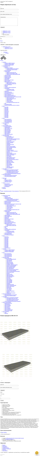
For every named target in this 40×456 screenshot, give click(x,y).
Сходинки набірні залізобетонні (10, 87)
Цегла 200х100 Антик (10, 158)
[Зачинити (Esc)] (0, 454)
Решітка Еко (9, 155)
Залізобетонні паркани (9, 67)
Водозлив (8, 145)
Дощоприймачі (7, 127)
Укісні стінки (9, 100)
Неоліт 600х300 (9, 152)
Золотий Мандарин (8, 136)
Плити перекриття (8, 93)
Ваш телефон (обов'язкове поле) (6, 14)
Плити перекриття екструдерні (10, 95)
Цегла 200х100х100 (10, 268)
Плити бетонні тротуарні (9, 79)
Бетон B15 (6, 112)
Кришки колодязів (8, 77)
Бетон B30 (6, 115)
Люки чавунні (7, 133)
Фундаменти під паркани (9, 234)
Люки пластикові (8, 130)
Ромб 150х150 (9, 149)
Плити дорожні (7, 80)
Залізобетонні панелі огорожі (12, 69)
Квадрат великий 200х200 (11, 147)
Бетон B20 (6, 113)
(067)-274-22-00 (9, 438)
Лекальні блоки (9, 99)
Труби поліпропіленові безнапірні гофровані (12, 173)
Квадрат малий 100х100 (11, 146)
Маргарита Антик (10, 161)
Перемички (7, 91)
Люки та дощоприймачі (6, 125)
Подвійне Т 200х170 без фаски (12, 264)
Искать (1, 36)
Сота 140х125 (9, 156)
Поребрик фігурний (10, 144)
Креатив (8, 273)
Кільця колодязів (8, 76)
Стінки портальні (10, 101)
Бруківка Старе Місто (10, 141)
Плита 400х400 (9, 148)
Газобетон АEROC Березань (10, 249)
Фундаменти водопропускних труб (13, 102)
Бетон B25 (6, 114)
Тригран (8, 291)
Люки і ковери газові (8, 128)
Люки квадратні (7, 129)
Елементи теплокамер (10, 90)
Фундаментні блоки (8, 104)
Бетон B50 (6, 245)
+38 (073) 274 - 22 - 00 (6, 32)
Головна (1, 191)
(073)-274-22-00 (15, 438)
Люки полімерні (7, 131)
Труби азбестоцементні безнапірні (11, 175)
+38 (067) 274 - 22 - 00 (6, 30)
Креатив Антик (9, 160)
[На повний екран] (2, 454)
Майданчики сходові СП (11, 82)
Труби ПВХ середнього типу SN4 (13, 171)
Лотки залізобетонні (8, 84)
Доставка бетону (8, 247)
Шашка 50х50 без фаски (11, 157)
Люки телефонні (7, 132)
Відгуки (3, 187)
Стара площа (9, 140)
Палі (5, 103)
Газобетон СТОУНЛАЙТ (9, 64)
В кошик (2, 400)
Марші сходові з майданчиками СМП (13, 74)
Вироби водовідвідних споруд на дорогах (12, 105)
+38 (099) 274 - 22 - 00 (6, 31)
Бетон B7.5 (6, 110)
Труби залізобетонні (8, 92)
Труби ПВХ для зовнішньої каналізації (11, 169)
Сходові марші (7, 71)
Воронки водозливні (8, 126)
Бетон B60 (6, 109)
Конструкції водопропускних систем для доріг (13, 96)
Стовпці (6, 86)
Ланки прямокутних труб (11, 98)
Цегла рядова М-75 (8, 119)
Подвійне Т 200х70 (10, 150)
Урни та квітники (5, 311)
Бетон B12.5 (7, 111)
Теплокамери (7, 88)
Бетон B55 (6, 108)
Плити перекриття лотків (9, 94)
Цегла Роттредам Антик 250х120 (12, 159)
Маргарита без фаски (10, 162)
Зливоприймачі (7, 215)
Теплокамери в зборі (10, 89)
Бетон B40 (6, 117)
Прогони (6, 85)
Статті (3, 182)
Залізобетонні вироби (6, 65)
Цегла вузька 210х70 (10, 272)
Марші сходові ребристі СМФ (12, 73)
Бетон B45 (6, 244)
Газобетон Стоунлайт (8, 180)
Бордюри (6, 66)
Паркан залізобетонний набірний (12, 68)
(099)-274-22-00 (21, 438)
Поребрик (8, 143)
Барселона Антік (10, 137)
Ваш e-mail (2, 11)
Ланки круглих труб (10, 97)
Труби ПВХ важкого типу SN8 (12, 172)
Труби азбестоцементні (6, 174)
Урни (5, 123)
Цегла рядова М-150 (8, 256)
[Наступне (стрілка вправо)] (1, 455)
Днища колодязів (8, 75)
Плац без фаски (9, 164)
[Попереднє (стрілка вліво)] (0, 455)
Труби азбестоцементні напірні (10, 176)
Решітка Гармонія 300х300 (11, 153)
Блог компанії (4, 450)
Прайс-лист (4, 178)
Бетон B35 (6, 116)
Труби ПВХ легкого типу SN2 (12, 170)
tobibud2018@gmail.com (9, 439)
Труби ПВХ (4, 168)
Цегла (3, 118)
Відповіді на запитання (9, 184)
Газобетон (4, 62)
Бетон (3, 106)
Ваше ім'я (2, 8)
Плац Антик (9, 163)
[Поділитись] (1, 454)
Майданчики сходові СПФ (11, 83)
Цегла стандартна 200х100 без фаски (13, 138)
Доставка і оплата (8, 185)
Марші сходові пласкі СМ (11, 72)
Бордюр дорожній (10, 142)
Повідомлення (3, 17)
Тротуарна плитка (5, 135)
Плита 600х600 (9, 167)
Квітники (6, 124)
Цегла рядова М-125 (8, 121)
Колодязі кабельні (8, 70)
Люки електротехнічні (9, 134)
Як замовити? (7, 186)
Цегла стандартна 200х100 (11, 139)
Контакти (4, 188)
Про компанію (7, 183)
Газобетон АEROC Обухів (9, 250)
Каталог (1, 60)
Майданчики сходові (8, 81)
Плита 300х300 (9, 165)
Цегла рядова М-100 (8, 120)
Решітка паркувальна (10, 154)
